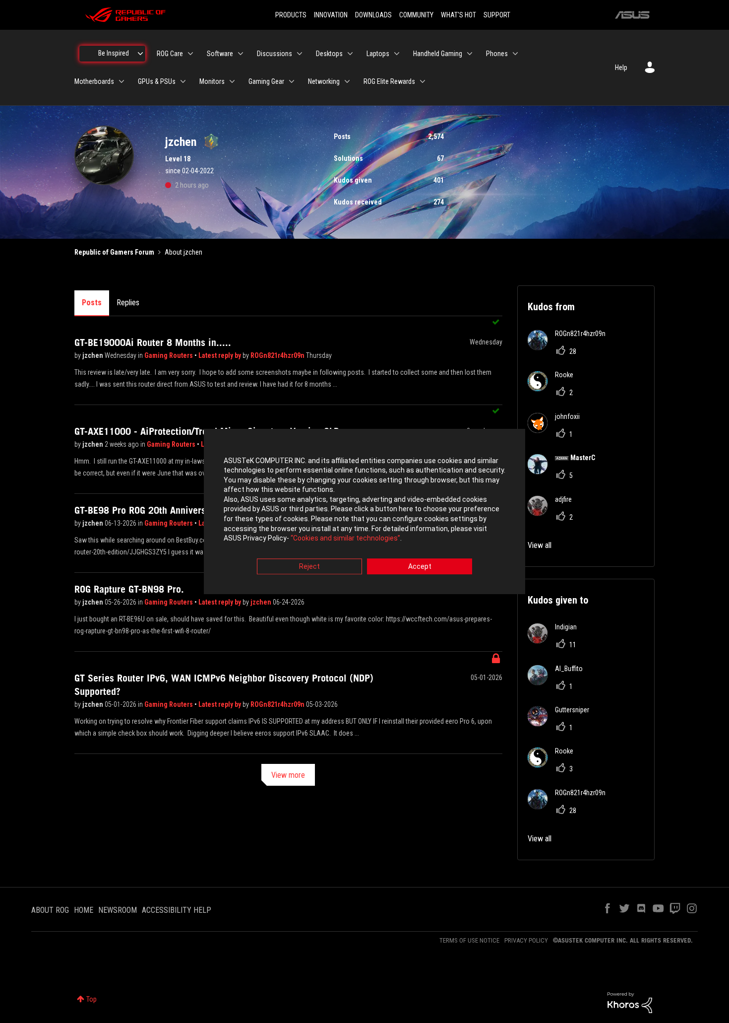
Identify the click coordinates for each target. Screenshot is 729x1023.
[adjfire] (553, 513)
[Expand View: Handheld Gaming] (470, 54)
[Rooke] (554, 388)
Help (621, 67)
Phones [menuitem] (497, 54)
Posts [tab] (92, 302)
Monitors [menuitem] (212, 81)
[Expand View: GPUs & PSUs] (183, 81)
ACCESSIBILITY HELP (176, 910)
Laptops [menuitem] (377, 54)
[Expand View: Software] (240, 54)
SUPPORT (497, 15)
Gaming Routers (169, 355)
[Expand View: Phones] (515, 54)
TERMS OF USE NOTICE (469, 940)
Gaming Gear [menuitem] (266, 81)
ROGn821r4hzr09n (278, 355)
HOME (83, 910)
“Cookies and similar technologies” (345, 539)
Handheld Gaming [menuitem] (437, 54)
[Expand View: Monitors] (232, 81)
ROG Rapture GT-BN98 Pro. (129, 589)
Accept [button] (419, 566)
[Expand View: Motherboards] (121, 81)
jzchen (93, 355)
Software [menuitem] (220, 54)
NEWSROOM (117, 910)
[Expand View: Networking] (347, 81)
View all (539, 545)
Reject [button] (309, 566)
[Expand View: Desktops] (350, 54)
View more (288, 775)
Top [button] (91, 999)
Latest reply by (220, 355)
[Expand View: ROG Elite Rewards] (422, 81)
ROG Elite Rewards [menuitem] (389, 81)
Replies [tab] (128, 302)
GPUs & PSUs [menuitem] (157, 81)
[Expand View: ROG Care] (190, 54)
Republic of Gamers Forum (114, 252)
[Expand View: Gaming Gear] (292, 81)
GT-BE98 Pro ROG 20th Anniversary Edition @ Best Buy (187, 510)
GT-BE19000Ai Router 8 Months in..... (152, 342)
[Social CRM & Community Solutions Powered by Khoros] (630, 1002)
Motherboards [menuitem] (94, 81)
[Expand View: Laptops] (397, 54)
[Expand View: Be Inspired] (140, 54)
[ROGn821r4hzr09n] (570, 347)
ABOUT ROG (50, 910)
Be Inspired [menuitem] (113, 53)
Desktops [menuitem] (329, 54)
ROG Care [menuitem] (170, 54)
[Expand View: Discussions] (299, 54)
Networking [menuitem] (324, 81)
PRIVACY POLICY (526, 940)
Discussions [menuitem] (274, 54)
